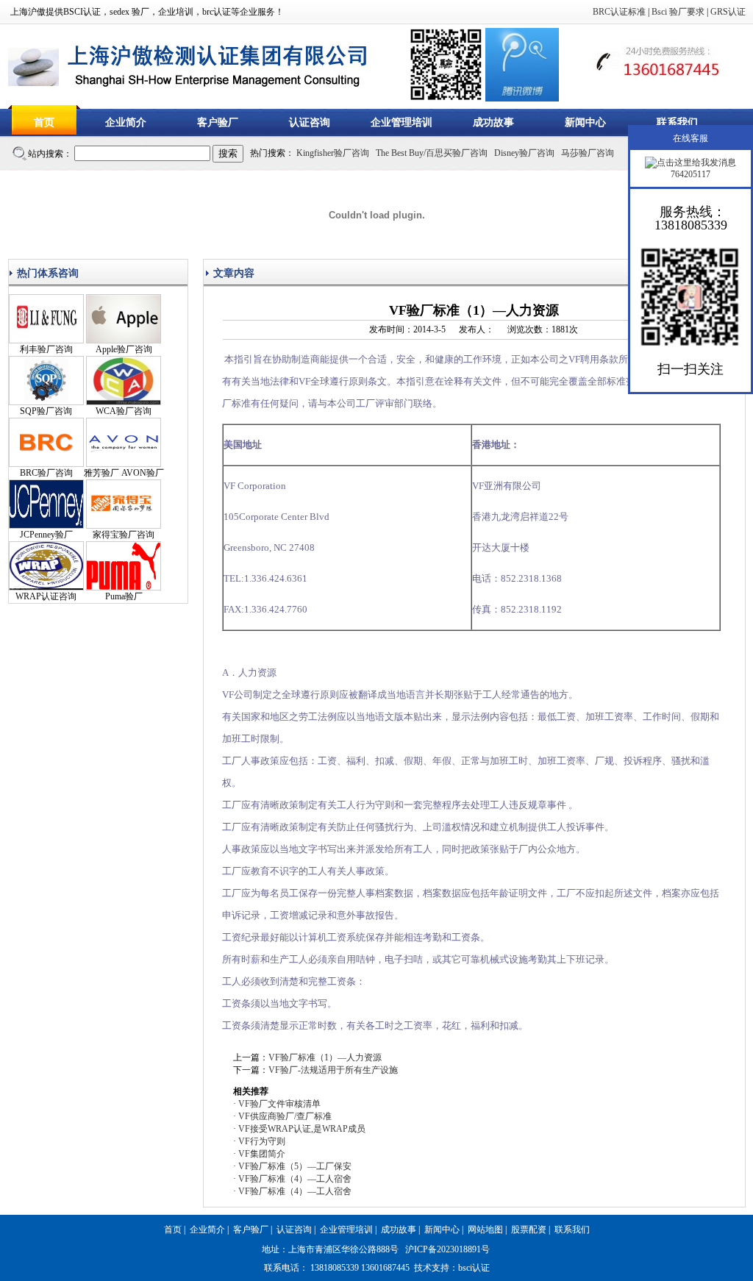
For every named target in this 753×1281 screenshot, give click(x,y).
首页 (44, 122)
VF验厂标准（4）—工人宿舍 (294, 1179)
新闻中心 (585, 122)
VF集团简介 (261, 1154)
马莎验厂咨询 (587, 153)
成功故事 (493, 122)
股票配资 (528, 1229)
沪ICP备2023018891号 (447, 1249)
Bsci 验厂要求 (678, 12)
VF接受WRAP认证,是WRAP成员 (301, 1129)
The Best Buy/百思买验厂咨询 (432, 153)
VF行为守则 (261, 1141)
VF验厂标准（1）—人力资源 (325, 1057)
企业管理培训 (401, 122)
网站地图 (485, 1229)
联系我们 (677, 122)
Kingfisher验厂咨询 (332, 153)
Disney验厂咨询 (524, 153)
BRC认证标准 (619, 12)
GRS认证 (728, 12)
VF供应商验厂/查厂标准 (285, 1116)
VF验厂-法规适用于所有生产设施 (333, 1070)
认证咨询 (309, 122)
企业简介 (125, 122)
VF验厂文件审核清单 (279, 1104)
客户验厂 (217, 122)
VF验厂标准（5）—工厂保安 (294, 1166)
